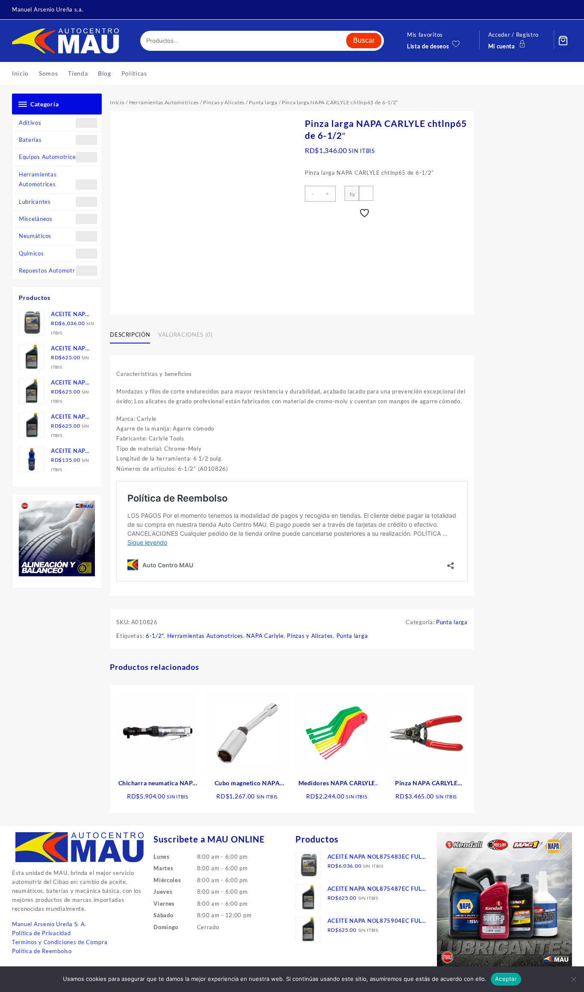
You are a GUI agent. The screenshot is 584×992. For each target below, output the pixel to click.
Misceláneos (36, 218)
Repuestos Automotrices (52, 270)
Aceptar (506, 978)
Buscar (364, 40)
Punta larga (263, 102)
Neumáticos (35, 235)
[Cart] (563, 40)
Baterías (30, 139)
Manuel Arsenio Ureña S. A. (49, 924)
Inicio (117, 102)
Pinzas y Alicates (224, 102)
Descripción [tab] (130, 334)
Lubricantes (35, 201)
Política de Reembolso (42, 951)
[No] (573, 979)
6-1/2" (155, 635)
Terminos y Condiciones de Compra (59, 942)
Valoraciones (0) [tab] (185, 334)
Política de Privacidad (41, 933)
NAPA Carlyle (264, 635)
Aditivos (30, 122)
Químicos (31, 253)
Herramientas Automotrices (37, 179)
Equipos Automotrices (49, 156)
